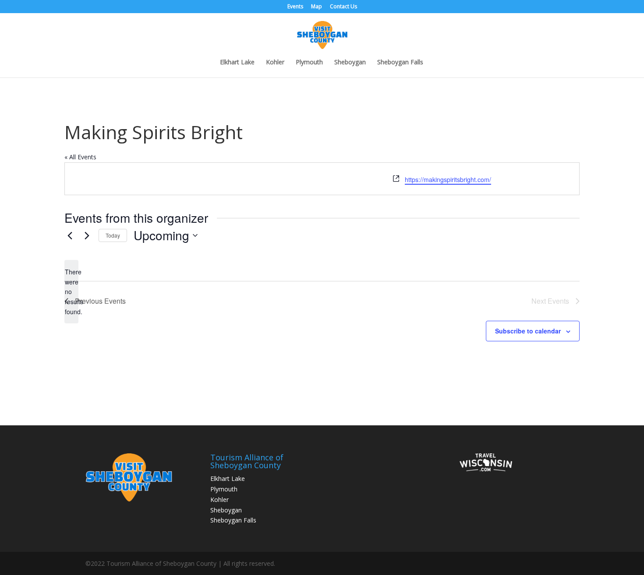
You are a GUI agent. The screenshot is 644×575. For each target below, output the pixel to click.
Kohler (275, 62)
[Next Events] (86, 235)
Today (113, 235)
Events (295, 7)
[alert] (71, 291)
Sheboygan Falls (400, 62)
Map (316, 7)
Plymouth (309, 62)
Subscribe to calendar (528, 330)
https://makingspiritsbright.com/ (448, 179)
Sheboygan (350, 62)
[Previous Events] (69, 235)
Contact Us (343, 7)
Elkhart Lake (237, 62)
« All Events (80, 157)
